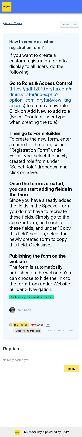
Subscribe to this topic (28, 330)
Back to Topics (13, 23)
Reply (71, 369)
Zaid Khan (24, 310)
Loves (38, 324)
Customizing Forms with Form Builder (31, 297)
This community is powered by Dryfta (45, 432)
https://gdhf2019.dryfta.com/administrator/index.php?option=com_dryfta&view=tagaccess (40, 97)
